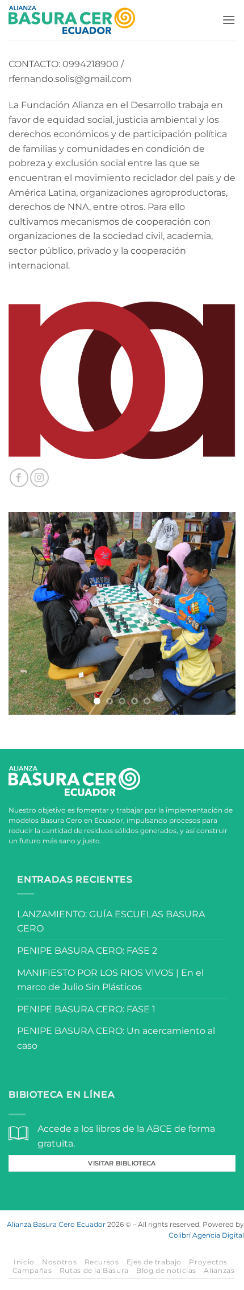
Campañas (32, 1270)
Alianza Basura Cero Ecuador (56, 1224)
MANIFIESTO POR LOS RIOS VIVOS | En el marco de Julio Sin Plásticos (110, 980)
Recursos (102, 1262)
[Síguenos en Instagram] (39, 477)
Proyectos (208, 1262)
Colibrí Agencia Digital (206, 1235)
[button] (228, 20)
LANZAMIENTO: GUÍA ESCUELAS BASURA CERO (111, 921)
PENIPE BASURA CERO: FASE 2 (87, 950)
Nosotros (59, 1262)
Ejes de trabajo (154, 1262)
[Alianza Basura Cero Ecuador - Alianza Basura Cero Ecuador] (72, 20)
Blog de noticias (166, 1270)
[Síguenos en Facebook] (19, 477)
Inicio (24, 1262)
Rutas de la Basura (94, 1270)
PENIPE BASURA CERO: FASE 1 (86, 1009)
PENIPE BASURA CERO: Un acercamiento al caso (116, 1038)
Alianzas (219, 1270)
